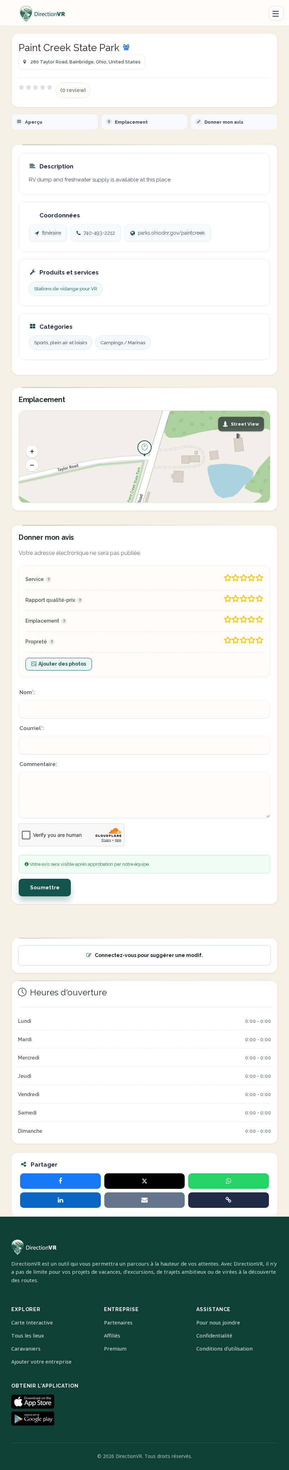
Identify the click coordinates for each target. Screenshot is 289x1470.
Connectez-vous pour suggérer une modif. (149, 955)
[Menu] (276, 13)
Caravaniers (26, 1348)
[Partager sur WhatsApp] (228, 1181)
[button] (32, 451)
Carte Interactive (32, 1322)
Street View (245, 424)
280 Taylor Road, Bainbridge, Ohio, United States (85, 61)
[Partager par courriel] (144, 1200)
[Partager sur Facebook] (60, 1181)
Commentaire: (38, 764)
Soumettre (45, 887)
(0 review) (73, 90)
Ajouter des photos (62, 664)
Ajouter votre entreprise (41, 1361)
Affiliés (112, 1335)
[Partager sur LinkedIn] (60, 1200)
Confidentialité (214, 1335)
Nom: (27, 692)
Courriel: (31, 728)
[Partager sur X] (144, 1181)
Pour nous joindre (218, 1322)
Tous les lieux (27, 1335)
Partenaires (118, 1322)
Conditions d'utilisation (224, 1348)
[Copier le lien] (228, 1200)
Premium (115, 1348)
